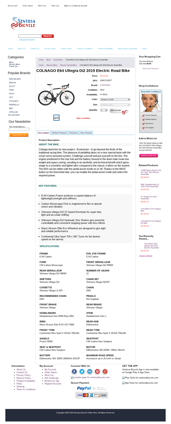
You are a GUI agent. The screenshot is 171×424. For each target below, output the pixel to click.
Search (15, 36)
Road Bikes (58, 60)
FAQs (19, 383)
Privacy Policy (24, 375)
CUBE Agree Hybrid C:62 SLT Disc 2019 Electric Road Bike (151, 172)
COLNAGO (13, 101)
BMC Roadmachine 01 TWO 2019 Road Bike (150, 185)
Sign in (66, 6)
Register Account (53, 383)
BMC (11, 108)
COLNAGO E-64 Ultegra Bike (151, 210)
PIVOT (12, 94)
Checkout (155, 68)
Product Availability (26, 381)
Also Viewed (86, 133)
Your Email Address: (17, 127)
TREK (11, 90)
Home (41, 60)
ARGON (12, 83)
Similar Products (59, 133)
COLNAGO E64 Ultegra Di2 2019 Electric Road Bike (151, 246)
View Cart (55, 6)
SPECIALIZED (15, 79)
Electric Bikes (14, 64)
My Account (12, 6)
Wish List (49, 375)
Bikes (11, 62)
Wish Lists (42, 6)
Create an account (79, 6)
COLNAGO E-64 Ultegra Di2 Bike (151, 222)
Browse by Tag (52, 381)
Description (43, 133)
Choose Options (145, 256)
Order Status (27, 6)
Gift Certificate (52, 378)
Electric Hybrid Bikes (68, 65)
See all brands (14, 115)
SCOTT (12, 86)
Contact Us (22, 372)
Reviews (73, 133)
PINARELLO (14, 105)
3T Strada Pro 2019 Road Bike (149, 198)
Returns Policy (24, 378)
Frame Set (13, 66)
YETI (11, 97)
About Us (21, 369)
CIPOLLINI (13, 112)
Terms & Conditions (26, 389)
